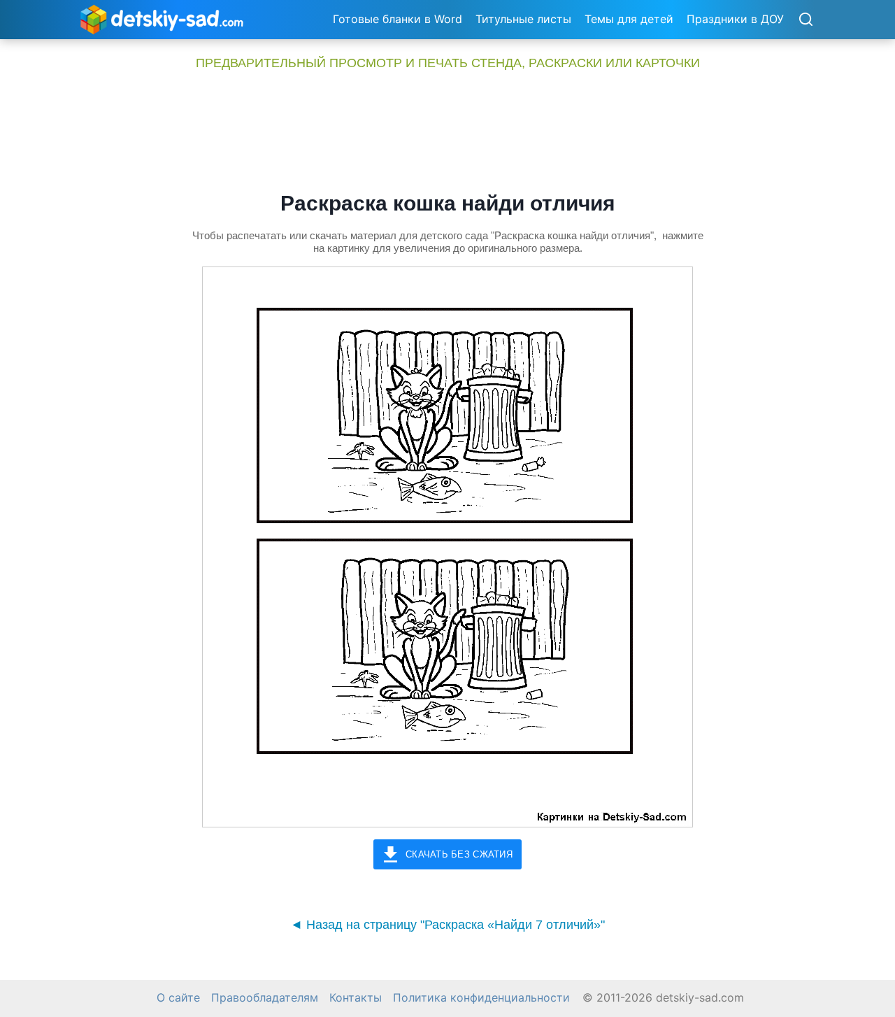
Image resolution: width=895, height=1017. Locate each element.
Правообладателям (264, 997)
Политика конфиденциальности (481, 997)
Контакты (355, 997)
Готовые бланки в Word (397, 19)
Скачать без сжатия (459, 854)
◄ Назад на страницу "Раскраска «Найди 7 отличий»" (447, 925)
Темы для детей (629, 19)
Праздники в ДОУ (735, 19)
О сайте (178, 997)
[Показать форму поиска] (805, 20)
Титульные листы (523, 19)
